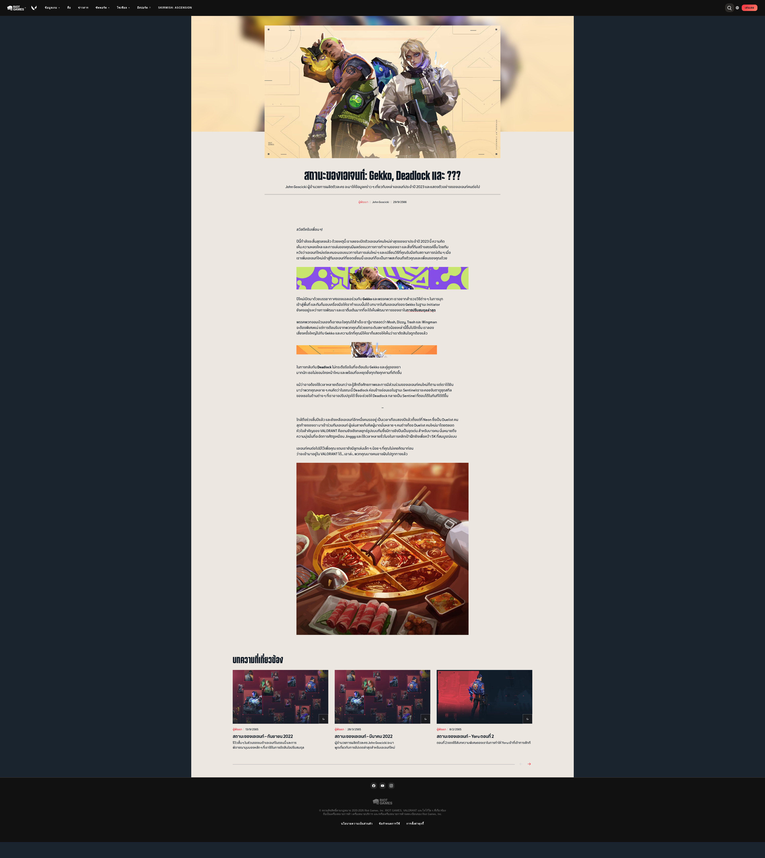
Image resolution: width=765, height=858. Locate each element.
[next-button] (529, 764)
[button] (363, 202)
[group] (382, 712)
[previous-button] (521, 764)
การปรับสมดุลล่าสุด (421, 309)
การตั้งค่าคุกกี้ (415, 823)
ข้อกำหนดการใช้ (389, 823)
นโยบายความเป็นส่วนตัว (357, 823)
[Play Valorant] (34, 7)
